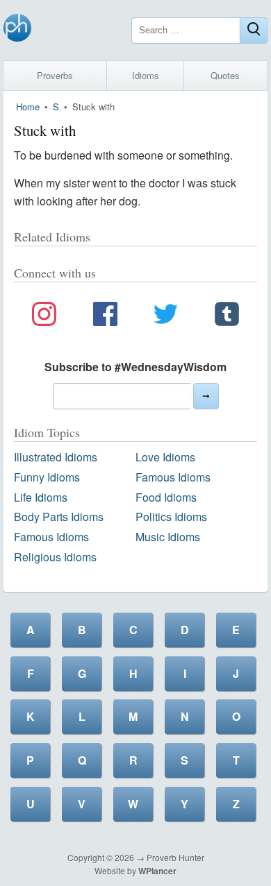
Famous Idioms (173, 477)
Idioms (145, 75)
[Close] (254, 30)
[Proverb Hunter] (17, 30)
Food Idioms (166, 497)
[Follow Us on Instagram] (44, 316)
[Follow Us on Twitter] (166, 316)
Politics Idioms (171, 517)
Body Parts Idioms (59, 517)
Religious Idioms (55, 557)
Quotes (225, 75)
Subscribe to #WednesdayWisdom (135, 367)
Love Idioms (165, 457)
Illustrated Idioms (55, 457)
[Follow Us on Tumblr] (227, 316)
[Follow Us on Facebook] (105, 316)
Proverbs (55, 75)
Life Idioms (40, 497)
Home (28, 106)
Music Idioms (168, 537)
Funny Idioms (47, 477)
